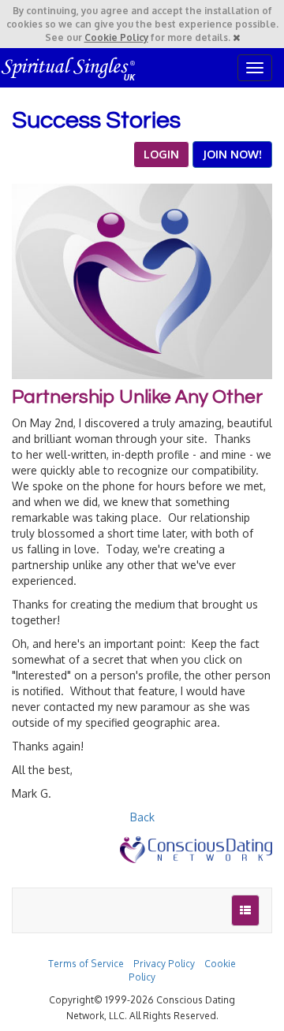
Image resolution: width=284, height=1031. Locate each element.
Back (142, 817)
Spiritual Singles (69, 67)
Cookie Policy (116, 37)
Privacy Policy (164, 964)
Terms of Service (86, 964)
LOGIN (161, 154)
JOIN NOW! (232, 154)
